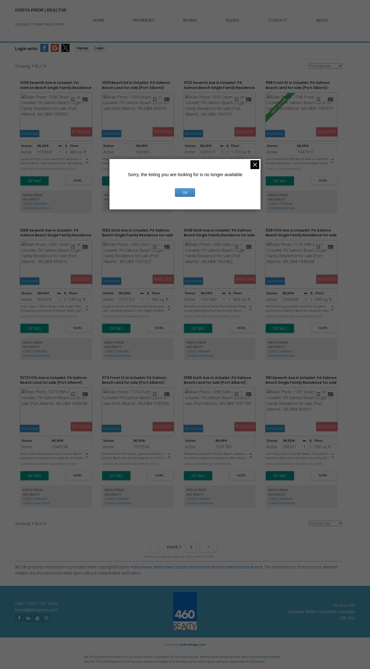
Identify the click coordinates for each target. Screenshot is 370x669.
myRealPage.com (192, 645)
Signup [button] (82, 48)
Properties (144, 20)
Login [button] (99, 48)
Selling (232, 20)
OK (185, 192)
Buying (190, 20)
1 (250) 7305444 (35, 204)
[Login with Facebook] (44, 50)
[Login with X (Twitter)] (65, 50)
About (322, 20)
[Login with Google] (55, 50)
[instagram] (46, 618)
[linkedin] (28, 618)
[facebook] (19, 618)
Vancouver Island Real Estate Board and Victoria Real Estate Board (196, 567)
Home (98, 20)
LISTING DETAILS (34, 180)
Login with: (26, 48)
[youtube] (37, 618)
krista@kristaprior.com (36, 610)
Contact (277, 20)
